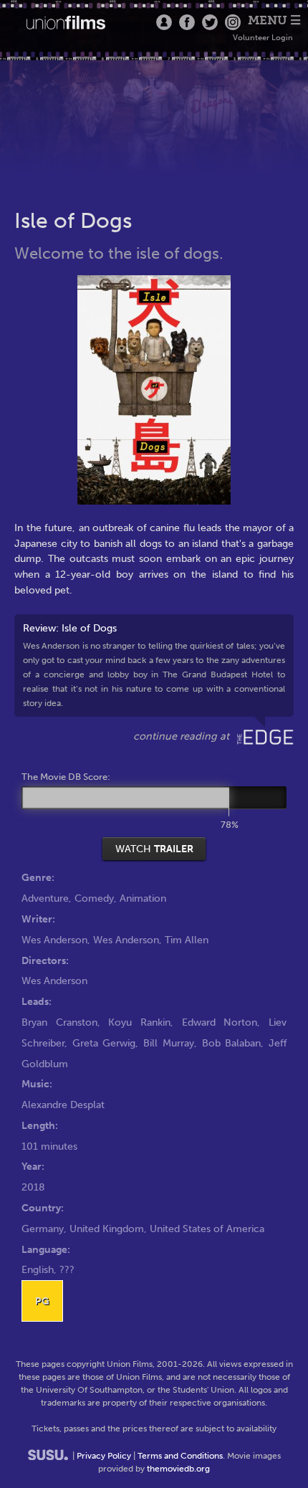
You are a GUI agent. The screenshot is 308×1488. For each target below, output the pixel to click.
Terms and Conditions (180, 1456)
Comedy (94, 898)
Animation (143, 898)
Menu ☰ (274, 20)
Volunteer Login (263, 37)
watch (154, 848)
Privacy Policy (104, 1456)
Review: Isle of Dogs (154, 664)
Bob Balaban (231, 1042)
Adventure (45, 898)
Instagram (233, 22)
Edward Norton (220, 1022)
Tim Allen (186, 939)
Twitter (210, 22)
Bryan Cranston (59, 1022)
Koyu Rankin (139, 1022)
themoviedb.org (178, 1469)
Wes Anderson (54, 939)
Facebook (187, 22)
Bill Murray (168, 1042)
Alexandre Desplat (63, 1104)
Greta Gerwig (104, 1042)
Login (164, 22)
